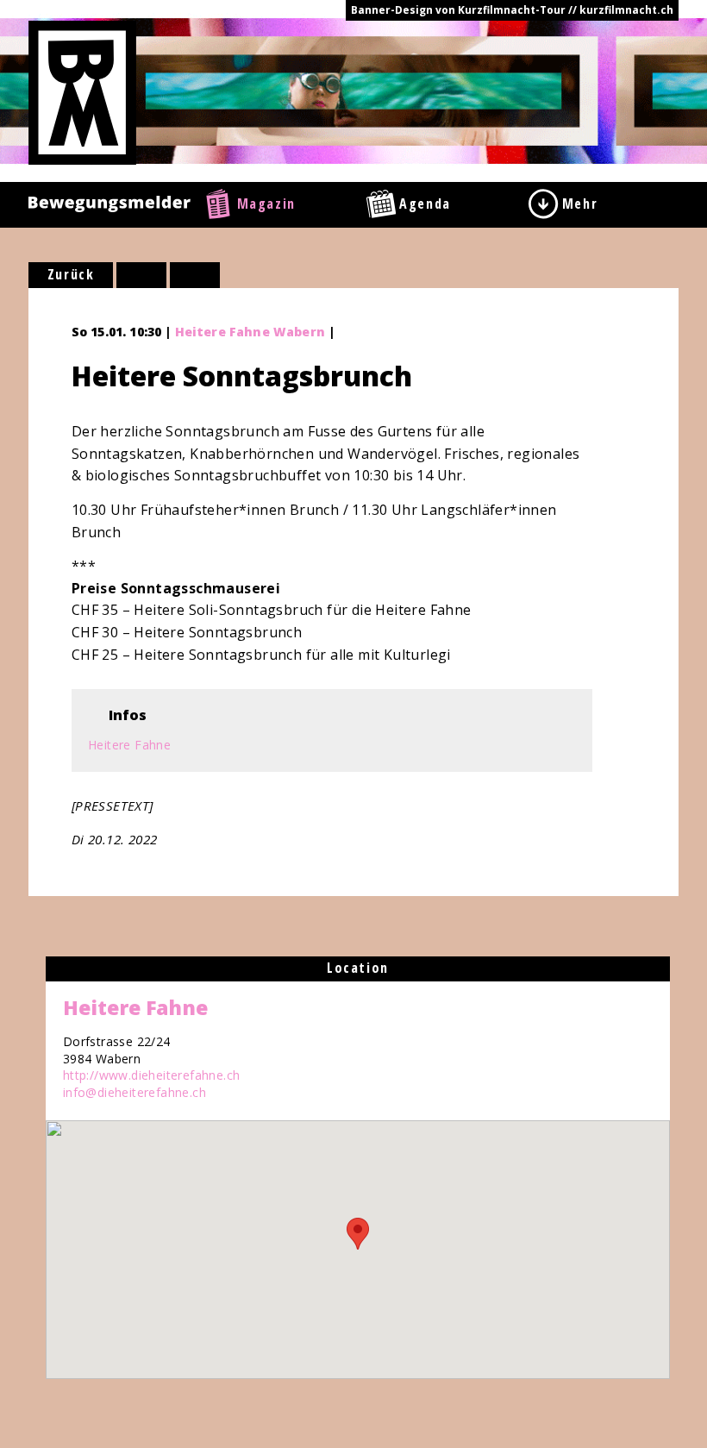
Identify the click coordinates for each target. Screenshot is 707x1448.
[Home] (82, 91)
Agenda (425, 203)
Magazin (266, 203)
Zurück (71, 274)
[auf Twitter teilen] (195, 275)
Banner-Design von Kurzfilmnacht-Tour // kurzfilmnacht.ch (512, 10)
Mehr (580, 203)
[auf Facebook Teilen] (141, 275)
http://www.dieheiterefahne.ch (152, 1075)
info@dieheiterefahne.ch (134, 1092)
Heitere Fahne (129, 745)
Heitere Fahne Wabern (250, 331)
